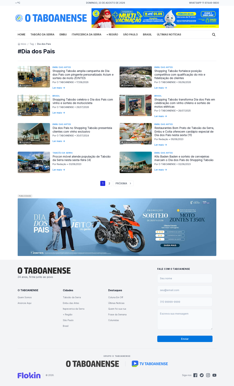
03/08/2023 (75, 164)
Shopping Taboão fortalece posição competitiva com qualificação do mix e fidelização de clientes (179, 74)
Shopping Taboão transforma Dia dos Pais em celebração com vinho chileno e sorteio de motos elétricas (184, 103)
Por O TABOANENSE (63, 82)
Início (23, 44)
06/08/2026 (184, 82)
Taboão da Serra (42, 34)
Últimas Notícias (169, 34)
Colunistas (113, 320)
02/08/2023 (184, 164)
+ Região (112, 34)
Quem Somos (25, 297)
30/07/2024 (82, 135)
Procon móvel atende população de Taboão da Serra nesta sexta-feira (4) (82, 158)
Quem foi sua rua (117, 308)
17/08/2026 (82, 82)
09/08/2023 (177, 139)
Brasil (147, 34)
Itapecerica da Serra (86, 34)
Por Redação (161, 139)
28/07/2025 (184, 110)
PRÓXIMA (121, 183)
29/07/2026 (82, 107)
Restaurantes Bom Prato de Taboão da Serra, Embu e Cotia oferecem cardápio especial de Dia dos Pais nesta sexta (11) (184, 131)
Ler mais (57, 87)
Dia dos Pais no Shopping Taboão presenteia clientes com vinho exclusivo (82, 129)
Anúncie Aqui (24, 303)
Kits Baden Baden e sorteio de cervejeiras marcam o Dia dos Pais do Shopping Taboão (183, 158)
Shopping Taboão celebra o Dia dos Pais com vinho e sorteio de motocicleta (83, 101)
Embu (63, 34)
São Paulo (130, 34)
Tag (32, 44)
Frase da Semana (117, 314)
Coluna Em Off (115, 297)
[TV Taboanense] (150, 364)
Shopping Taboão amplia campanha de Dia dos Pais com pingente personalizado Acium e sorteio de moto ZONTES (83, 74)
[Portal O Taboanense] (92, 364)
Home (21, 34)
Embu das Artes (62, 67)
